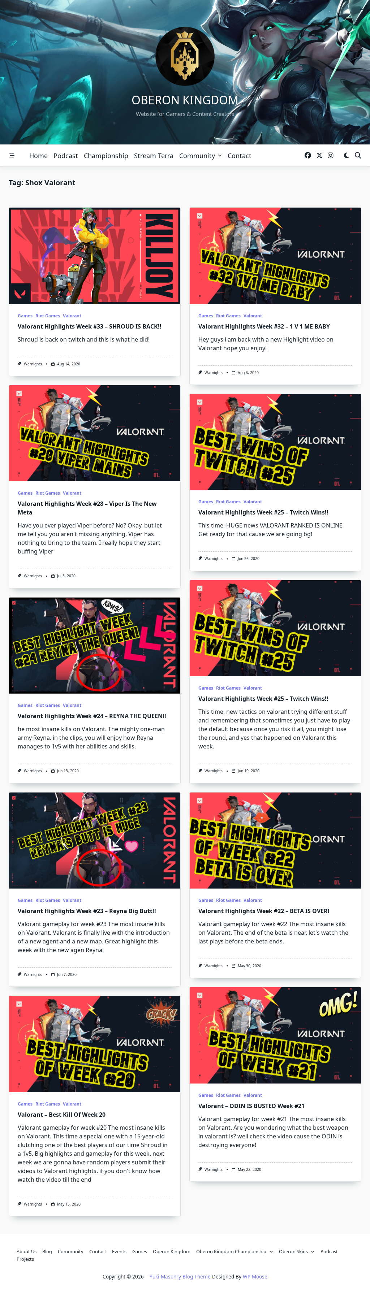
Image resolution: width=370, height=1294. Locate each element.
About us (26, 1251)
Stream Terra (153, 155)
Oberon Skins (293, 1251)
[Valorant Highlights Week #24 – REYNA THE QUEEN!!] (94, 646)
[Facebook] (308, 155)
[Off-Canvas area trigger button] (12, 155)
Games (25, 316)
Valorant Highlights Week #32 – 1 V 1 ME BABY (264, 326)
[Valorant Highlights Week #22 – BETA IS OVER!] (275, 841)
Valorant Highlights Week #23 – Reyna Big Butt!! (87, 911)
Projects (25, 1259)
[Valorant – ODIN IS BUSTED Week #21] (275, 1035)
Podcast (65, 155)
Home (38, 155)
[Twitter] (319, 155)
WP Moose (255, 1276)
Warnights (33, 363)
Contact (239, 155)
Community (197, 155)
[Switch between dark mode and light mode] (346, 156)
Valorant (72, 316)
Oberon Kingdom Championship (231, 1251)
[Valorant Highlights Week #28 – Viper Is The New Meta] (94, 433)
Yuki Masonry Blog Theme (180, 1276)
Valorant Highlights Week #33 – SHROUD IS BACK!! (90, 326)
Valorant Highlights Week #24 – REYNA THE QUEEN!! (92, 716)
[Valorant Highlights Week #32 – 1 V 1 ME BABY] (275, 256)
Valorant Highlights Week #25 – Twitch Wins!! (263, 512)
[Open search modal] (358, 156)
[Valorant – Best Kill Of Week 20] (94, 1044)
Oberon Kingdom (185, 100)
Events (119, 1251)
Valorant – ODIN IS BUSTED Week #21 (251, 1106)
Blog (47, 1251)
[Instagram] (331, 155)
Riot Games (47, 316)
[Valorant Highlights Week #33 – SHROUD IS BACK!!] (94, 256)
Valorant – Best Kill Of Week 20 (62, 1115)
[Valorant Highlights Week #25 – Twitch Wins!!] (275, 442)
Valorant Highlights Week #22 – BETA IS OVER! (264, 911)
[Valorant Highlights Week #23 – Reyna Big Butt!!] (94, 841)
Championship (106, 155)
